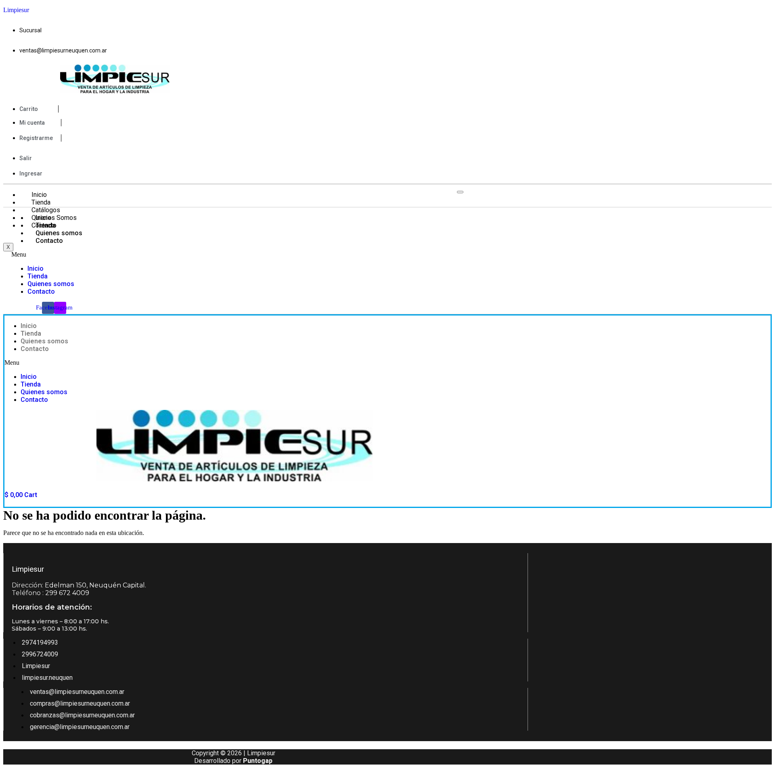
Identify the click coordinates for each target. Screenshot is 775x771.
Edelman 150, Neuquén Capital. (95, 585)
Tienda (40, 202)
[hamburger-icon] (460, 192)
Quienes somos (59, 233)
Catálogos (45, 210)
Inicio (39, 194)
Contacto (49, 240)
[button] (205, 254)
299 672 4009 (67, 593)
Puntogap (257, 761)
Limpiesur (16, 9)
